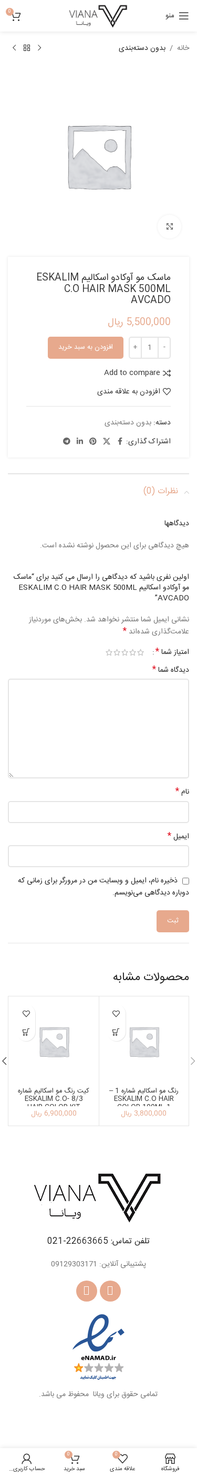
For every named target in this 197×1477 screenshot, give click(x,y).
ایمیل (178, 836)
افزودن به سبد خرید (85, 347)
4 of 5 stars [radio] (117, 652)
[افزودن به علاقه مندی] (116, 1013)
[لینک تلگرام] (67, 442)
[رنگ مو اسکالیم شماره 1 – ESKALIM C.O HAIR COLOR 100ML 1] (144, 1041)
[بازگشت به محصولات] (26, 48)
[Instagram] (86, 1291)
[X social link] (106, 442)
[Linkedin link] (80, 442)
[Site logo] (98, 16)
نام (182, 792)
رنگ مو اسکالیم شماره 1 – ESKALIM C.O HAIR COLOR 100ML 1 (144, 1099)
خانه (183, 48)
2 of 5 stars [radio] (133, 652)
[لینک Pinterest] (93, 442)
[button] (116, 1032)
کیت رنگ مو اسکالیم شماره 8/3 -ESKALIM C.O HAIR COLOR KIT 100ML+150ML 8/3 (53, 1103)
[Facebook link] (119, 442)
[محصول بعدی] (14, 48)
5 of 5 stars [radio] (109, 652)
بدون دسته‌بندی (142, 48)
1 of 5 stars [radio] (140, 652)
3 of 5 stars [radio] (125, 652)
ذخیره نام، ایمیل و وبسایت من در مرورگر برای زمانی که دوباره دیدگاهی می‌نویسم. (103, 887)
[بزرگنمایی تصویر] (169, 226)
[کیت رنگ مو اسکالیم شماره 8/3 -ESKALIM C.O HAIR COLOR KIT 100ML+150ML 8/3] (54, 1041)
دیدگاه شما (170, 670)
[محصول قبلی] (39, 48)
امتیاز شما (172, 652)
